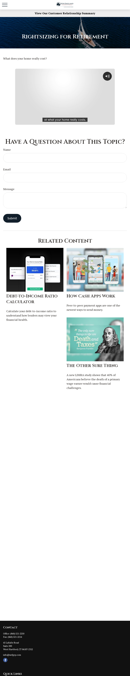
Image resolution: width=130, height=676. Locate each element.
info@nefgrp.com (12, 654)
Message (8, 189)
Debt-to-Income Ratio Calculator (32, 299)
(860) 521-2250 (17, 633)
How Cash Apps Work (91, 296)
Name (7, 149)
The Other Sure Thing (92, 366)
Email (7, 169)
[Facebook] (5, 660)
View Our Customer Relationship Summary (65, 13)
